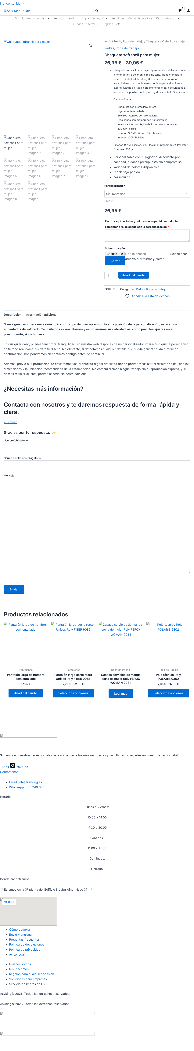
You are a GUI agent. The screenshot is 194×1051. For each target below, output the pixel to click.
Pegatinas (117, 18)
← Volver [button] (10, 422)
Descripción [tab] (13, 314)
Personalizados (166, 18)
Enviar (14, 589)
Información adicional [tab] (41, 314)
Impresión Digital (93, 18)
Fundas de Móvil (84, 24)
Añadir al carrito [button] (25, 693)
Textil (70, 18)
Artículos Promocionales (30, 18)
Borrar (115, 261)
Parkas (109, 48)
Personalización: (115, 185)
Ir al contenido (11, 3)
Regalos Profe (112, 24)
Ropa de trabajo (133, 41)
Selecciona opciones (73, 693)
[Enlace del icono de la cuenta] (188, 10)
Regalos (58, 18)
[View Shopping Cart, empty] (179, 10)
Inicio (107, 41)
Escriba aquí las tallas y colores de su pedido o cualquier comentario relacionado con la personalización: (142, 224)
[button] (97, 10)
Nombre (16, 440)
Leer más (120, 693)
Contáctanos (9, 772)
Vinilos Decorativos (140, 18)
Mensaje (9, 475)
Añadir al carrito (133, 275)
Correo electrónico (22, 458)
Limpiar (108, 201)
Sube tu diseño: (115, 248)
